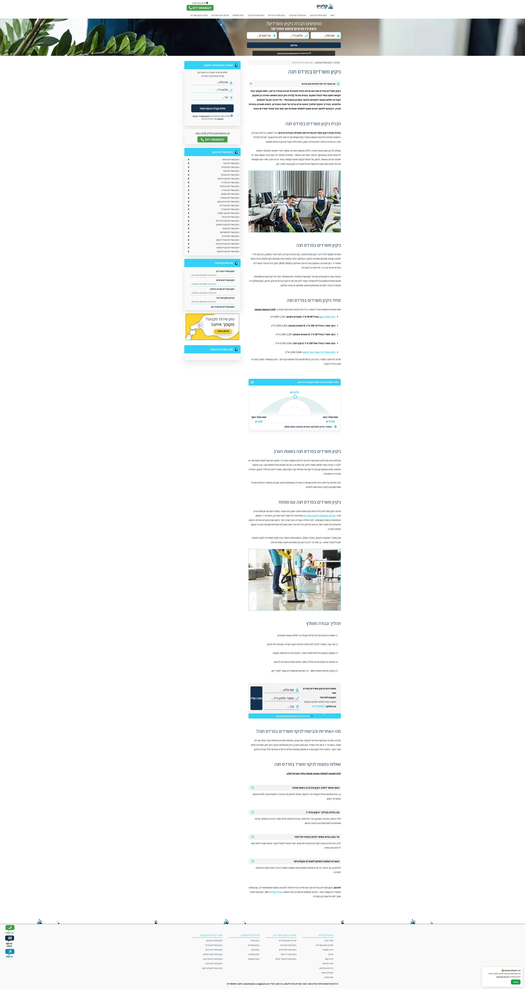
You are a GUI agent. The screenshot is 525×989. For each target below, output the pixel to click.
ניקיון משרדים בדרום (276, 15)
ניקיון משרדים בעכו (231, 163)
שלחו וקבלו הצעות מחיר (212, 108)
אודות (330, 954)
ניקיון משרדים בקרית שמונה (227, 247)
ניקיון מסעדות (253, 945)
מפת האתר (328, 977)
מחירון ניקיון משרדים (199, 15)
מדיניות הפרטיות (326, 968)
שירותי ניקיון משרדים (220, 15)
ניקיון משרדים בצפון (318, 15)
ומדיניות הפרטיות (283, 53)
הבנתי (515, 982)
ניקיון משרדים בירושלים (213, 954)
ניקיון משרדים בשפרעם (229, 232)
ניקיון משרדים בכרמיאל (229, 186)
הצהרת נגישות (327, 972)
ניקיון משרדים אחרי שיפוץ (285, 959)
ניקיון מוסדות (254, 954)
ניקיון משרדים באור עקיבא (228, 213)
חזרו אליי (256, 698)
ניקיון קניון (255, 949)
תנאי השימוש (293, 53)
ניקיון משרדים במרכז (297, 15)
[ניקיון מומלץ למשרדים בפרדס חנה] (294, 580)
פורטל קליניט (275, 892)
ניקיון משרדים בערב (256, 15)
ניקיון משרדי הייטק (288, 954)
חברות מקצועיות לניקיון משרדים (320, 515)
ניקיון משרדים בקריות (230, 167)
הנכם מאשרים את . (293, 53)
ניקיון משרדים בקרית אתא (228, 178)
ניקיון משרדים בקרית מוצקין (227, 224)
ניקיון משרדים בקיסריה (229, 197)
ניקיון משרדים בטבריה (230, 209)
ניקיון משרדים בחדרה (230, 182)
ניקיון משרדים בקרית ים (229, 205)
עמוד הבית (328, 940)
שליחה (293, 45)
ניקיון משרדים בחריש (230, 236)
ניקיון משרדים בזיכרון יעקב (228, 201)
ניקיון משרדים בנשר (231, 171)
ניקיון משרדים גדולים (287, 949)
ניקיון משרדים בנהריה (230, 190)
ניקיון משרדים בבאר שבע (212, 968)
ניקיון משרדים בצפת (231, 228)
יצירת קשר (329, 959)
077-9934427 (318, 706)
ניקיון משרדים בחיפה (230, 159)
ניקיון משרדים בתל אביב (213, 959)
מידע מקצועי (328, 949)
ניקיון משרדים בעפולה (230, 174)
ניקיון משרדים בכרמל (230, 216)
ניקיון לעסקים (238, 15)
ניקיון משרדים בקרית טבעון (228, 251)
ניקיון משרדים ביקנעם (230, 193)
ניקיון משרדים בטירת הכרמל (227, 220)
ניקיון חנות (255, 940)
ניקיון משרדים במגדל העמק (227, 239)
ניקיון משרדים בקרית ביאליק (227, 243)
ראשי (332, 15)
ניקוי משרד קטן (327, 316)
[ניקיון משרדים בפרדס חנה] (294, 201)
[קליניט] (326, 6)
